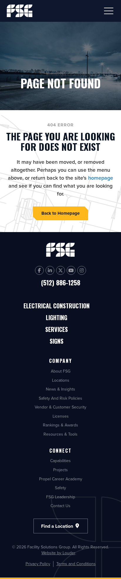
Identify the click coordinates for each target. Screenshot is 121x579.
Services (56, 330)
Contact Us (60, 506)
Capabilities (60, 461)
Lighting (56, 318)
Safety (60, 488)
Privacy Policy (38, 564)
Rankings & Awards (60, 425)
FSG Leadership (60, 497)
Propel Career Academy (60, 479)
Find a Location (57, 525)
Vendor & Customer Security (60, 407)
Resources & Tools (60, 434)
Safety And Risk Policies (60, 398)
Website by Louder (58, 553)
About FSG (60, 371)
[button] (109, 11)
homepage (100, 177)
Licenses (61, 416)
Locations (60, 380)
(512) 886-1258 (60, 282)
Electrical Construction (56, 306)
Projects (60, 470)
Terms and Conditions (76, 564)
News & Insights (60, 389)
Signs (56, 341)
